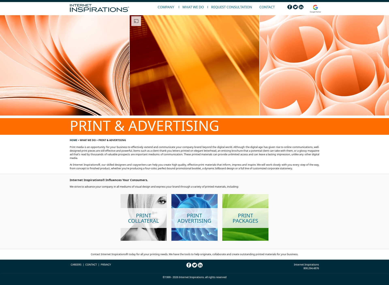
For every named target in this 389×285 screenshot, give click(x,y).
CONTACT (91, 264)
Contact (267, 7)
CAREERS (76, 264)
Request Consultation (231, 7)
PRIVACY (106, 264)
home (73, 140)
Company (166, 7)
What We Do (193, 7)
